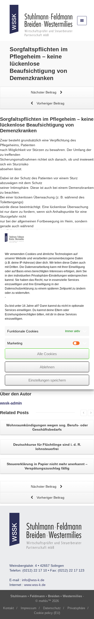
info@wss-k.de (33, 580)
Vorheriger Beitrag (50, 103)
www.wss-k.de (35, 585)
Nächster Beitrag (44, 92)
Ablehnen (47, 367)
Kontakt (8, 608)
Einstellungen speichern (47, 380)
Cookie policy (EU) (47, 613)
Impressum (28, 608)
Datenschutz (52, 608)
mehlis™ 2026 (49, 601)
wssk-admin (11, 403)
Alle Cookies (47, 354)
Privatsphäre (76, 608)
